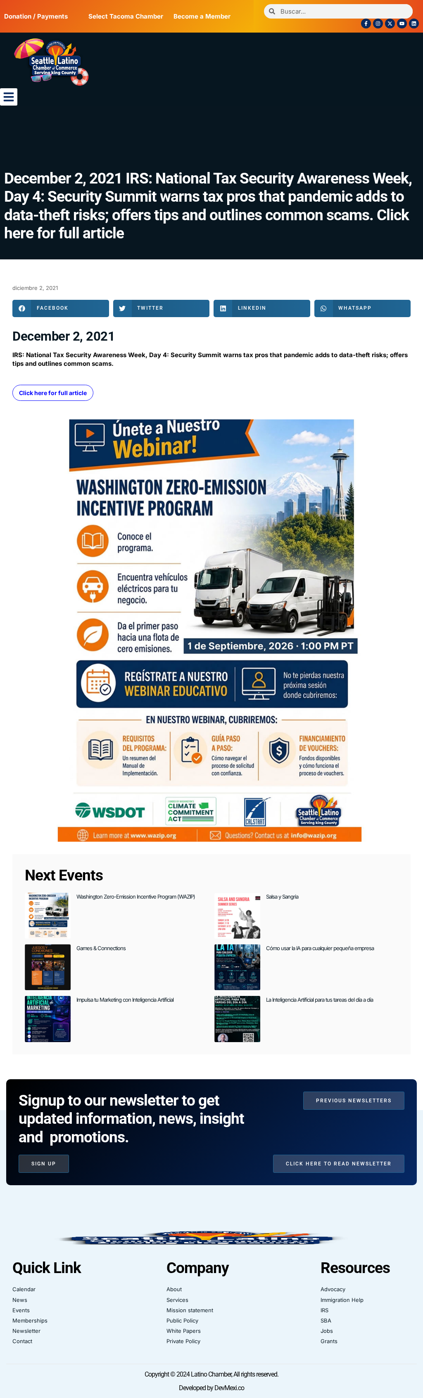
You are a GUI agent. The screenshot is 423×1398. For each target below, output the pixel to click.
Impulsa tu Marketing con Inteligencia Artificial (124, 999)
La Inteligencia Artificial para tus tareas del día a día (319, 999)
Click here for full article (53, 392)
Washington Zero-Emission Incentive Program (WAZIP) (135, 896)
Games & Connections (101, 948)
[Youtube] (402, 23)
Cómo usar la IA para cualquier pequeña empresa (320, 948)
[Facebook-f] (366, 23)
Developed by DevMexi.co (211, 1388)
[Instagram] (378, 23)
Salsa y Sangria (282, 896)
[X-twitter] (390, 23)
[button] (8, 97)
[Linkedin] (414, 23)
